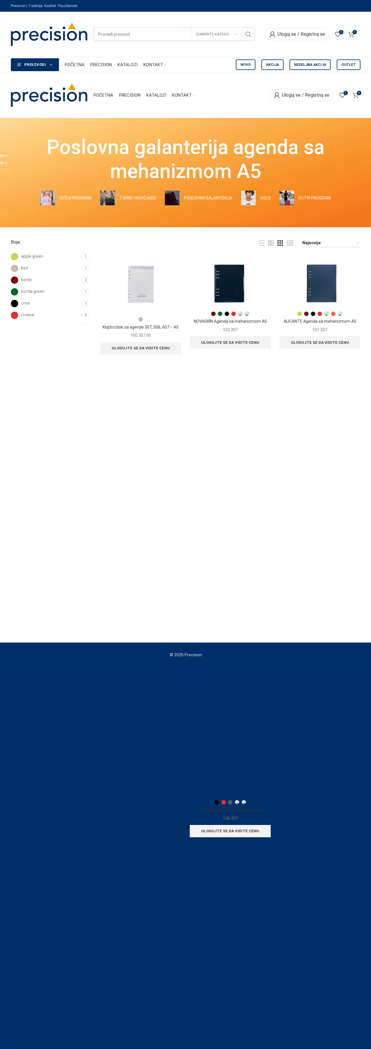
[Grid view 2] (271, 243)
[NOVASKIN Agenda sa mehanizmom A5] (230, 282)
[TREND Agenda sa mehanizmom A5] (230, 577)
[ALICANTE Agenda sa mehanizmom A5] (319, 282)
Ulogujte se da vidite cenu (141, 348)
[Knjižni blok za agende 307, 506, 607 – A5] (140, 285)
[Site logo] (49, 34)
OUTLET (348, 65)
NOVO (245, 65)
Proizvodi (35, 64)
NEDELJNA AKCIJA (310, 65)
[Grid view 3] (280, 243)
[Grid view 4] (290, 243)
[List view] (262, 243)
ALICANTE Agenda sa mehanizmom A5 (320, 321)
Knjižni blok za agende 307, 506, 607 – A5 (141, 327)
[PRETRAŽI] (248, 34)
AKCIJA (272, 65)
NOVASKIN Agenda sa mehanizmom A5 (230, 321)
